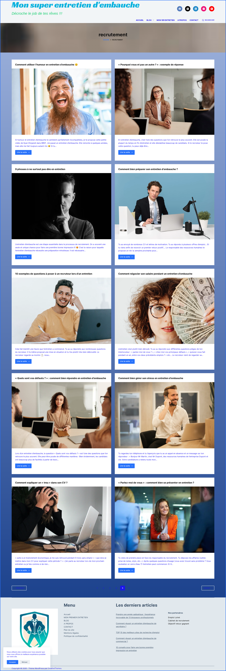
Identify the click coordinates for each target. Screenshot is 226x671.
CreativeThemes (54, 668)
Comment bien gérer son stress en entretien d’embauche (150, 378)
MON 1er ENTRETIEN (166, 20)
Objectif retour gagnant (178, 623)
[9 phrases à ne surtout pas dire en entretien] (61, 206)
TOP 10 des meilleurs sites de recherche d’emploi (137, 632)
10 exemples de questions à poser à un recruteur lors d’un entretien (53, 273)
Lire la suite (24, 153)
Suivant (207, 588)
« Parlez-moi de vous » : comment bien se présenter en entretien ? (156, 482)
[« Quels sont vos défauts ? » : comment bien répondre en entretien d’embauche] (61, 415)
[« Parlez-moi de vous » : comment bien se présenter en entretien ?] (164, 520)
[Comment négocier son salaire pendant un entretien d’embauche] (164, 311)
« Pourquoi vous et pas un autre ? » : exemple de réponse (151, 64)
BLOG (149, 20)
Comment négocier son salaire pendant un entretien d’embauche (155, 273)
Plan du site (69, 630)
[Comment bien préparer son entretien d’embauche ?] (164, 206)
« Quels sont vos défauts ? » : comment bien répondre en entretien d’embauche (60, 378)
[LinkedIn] (195, 8)
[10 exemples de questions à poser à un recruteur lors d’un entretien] (61, 311)
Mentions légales (71, 633)
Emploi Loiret (174, 617)
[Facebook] (179, 8)
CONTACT (194, 20)
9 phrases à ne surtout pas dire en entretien (40, 169)
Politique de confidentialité (76, 636)
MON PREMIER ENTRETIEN (76, 617)
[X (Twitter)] (187, 8)
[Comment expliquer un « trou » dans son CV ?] (61, 520)
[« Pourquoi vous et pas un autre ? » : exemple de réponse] (164, 101)
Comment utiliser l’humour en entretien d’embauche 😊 (46, 64)
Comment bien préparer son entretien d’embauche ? (148, 169)
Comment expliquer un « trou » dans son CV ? (41, 482)
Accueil (140, 20)
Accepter (12, 662)
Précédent (20, 588)
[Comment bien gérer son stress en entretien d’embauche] (164, 415)
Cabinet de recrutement (178, 620)
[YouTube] (211, 8)
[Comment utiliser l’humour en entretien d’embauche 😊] (61, 101)
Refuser (25, 662)
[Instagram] (203, 8)
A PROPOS (182, 20)
